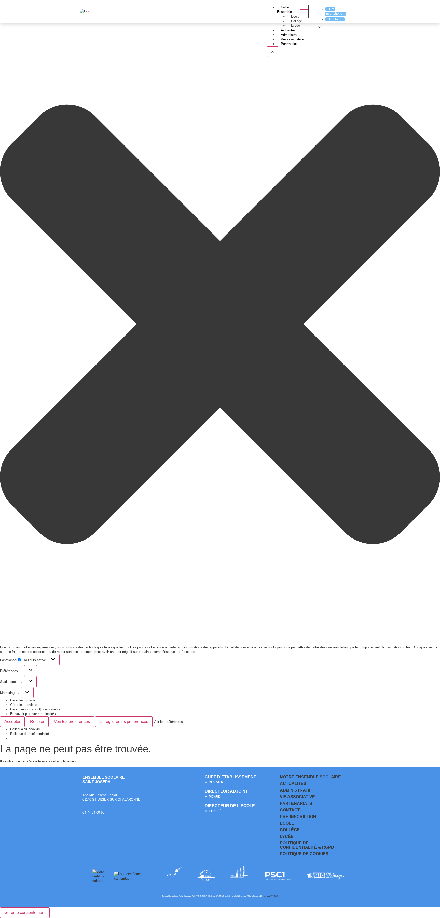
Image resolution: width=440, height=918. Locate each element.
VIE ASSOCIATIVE (297, 797)
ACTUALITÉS (293, 783)
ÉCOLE (287, 823)
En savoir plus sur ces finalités (33, 714)
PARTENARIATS (296, 803)
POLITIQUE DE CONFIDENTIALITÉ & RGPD (307, 845)
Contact (335, 19)
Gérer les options (22, 700)
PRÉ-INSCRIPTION (298, 816)
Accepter (12, 721)
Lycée (295, 25)
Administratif (290, 35)
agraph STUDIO (271, 896)
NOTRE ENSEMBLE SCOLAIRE (310, 777)
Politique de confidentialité (29, 734)
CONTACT (290, 810)
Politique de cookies (25, 729)
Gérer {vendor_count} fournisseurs (35, 709)
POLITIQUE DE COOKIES (304, 854)
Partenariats (290, 44)
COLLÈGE (290, 830)
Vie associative (292, 39)
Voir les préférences (72, 721)
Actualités (288, 30)
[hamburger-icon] (304, 7)
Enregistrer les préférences (124, 721)
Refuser (37, 721)
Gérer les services (23, 705)
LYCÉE (287, 836)
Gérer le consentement (24, 912)
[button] (220, 325)
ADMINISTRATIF (296, 790)
